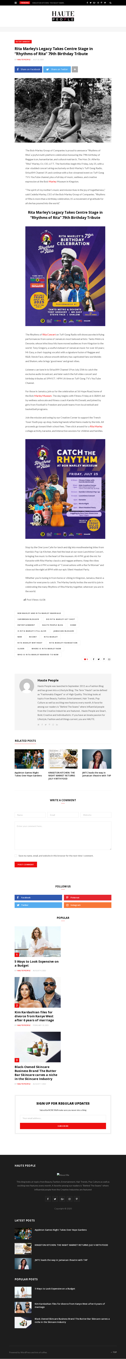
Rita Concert (49, 334)
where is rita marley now (46, 648)
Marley (52, 181)
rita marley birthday (30, 643)
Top (114, 1352)
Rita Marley (96, 426)
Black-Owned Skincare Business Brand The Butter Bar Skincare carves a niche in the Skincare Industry (36, 1073)
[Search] (110, 2)
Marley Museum (43, 395)
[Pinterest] (12, 175)
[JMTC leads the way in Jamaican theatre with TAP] (96, 759)
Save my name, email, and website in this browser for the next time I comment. (56, 855)
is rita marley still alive (32, 631)
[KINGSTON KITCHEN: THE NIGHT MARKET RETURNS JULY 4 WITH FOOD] (63, 759)
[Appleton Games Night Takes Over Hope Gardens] (29, 759)
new (20, 637)
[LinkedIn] (12, 183)
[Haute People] (63, 16)
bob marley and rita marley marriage (39, 613)
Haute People (23, 59)
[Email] (12, 191)
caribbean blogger (28, 619)
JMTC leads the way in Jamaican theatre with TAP (96, 774)
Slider (21, 648)
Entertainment (23, 41)
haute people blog (52, 625)
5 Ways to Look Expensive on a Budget (37, 963)
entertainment (26, 625)
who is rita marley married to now (38, 654)
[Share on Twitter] (12, 167)
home (73, 625)
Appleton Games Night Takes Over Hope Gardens (28, 774)
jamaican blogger (63, 631)
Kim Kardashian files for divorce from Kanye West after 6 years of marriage (34, 1016)
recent (33, 637)
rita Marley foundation (63, 643)
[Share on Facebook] (12, 160)
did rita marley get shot (60, 619)
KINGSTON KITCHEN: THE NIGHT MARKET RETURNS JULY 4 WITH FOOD (50, 3)
